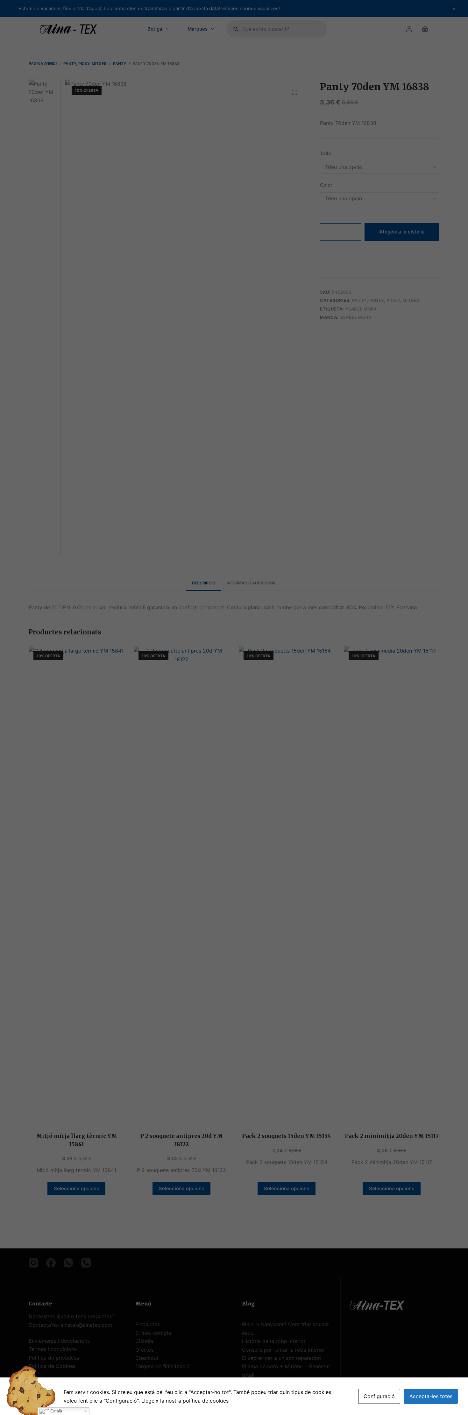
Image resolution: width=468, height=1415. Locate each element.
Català (55, 1411)
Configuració (379, 1396)
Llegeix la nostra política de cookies (185, 1400)
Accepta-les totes (430, 1396)
